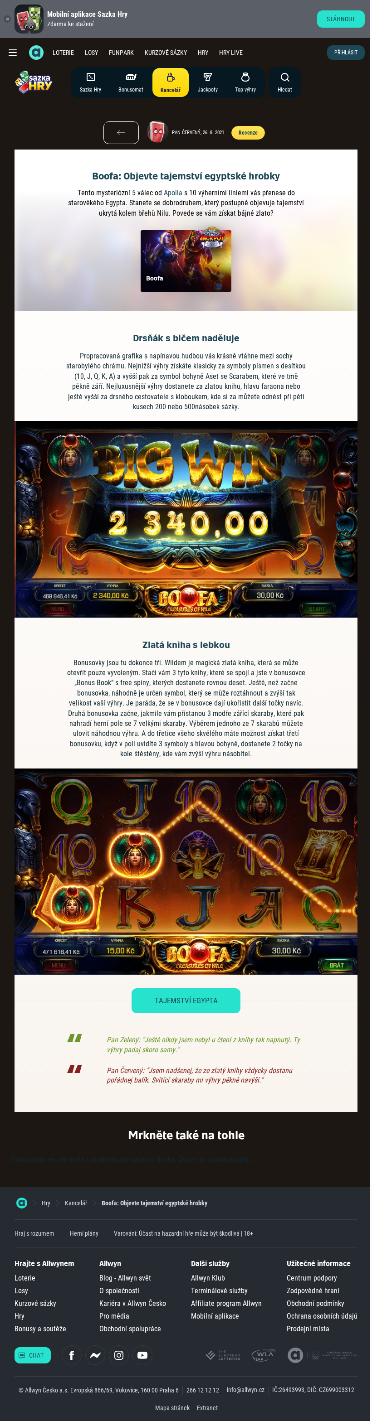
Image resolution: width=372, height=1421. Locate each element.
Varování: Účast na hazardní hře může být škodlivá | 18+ (183, 1233)
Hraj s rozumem (34, 1233)
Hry (203, 52)
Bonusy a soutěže (40, 1328)
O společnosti (119, 1290)
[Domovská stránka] (22, 1203)
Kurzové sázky (166, 52)
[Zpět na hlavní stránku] (36, 52)
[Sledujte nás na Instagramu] (119, 1355)
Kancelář (76, 1203)
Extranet (207, 1407)
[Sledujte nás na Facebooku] (72, 1355)
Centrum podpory (312, 1278)
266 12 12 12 (202, 1390)
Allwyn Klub (208, 1278)
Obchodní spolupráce (130, 1328)
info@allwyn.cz (245, 1389)
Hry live (231, 52)
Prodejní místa (308, 1328)
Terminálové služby (219, 1290)
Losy (91, 52)
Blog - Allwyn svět (125, 1278)
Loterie (63, 52)
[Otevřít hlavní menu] (12, 52)
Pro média (114, 1316)
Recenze (248, 133)
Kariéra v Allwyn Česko (132, 1303)
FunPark (121, 52)
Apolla (173, 192)
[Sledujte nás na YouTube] (142, 1355)
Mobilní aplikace (215, 1316)
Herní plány (84, 1233)
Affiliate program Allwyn (226, 1303)
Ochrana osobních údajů (322, 1316)
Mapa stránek (172, 1407)
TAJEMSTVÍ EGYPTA (186, 1000)
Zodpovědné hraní (313, 1290)
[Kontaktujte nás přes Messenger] (95, 1355)
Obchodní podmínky (315, 1303)
